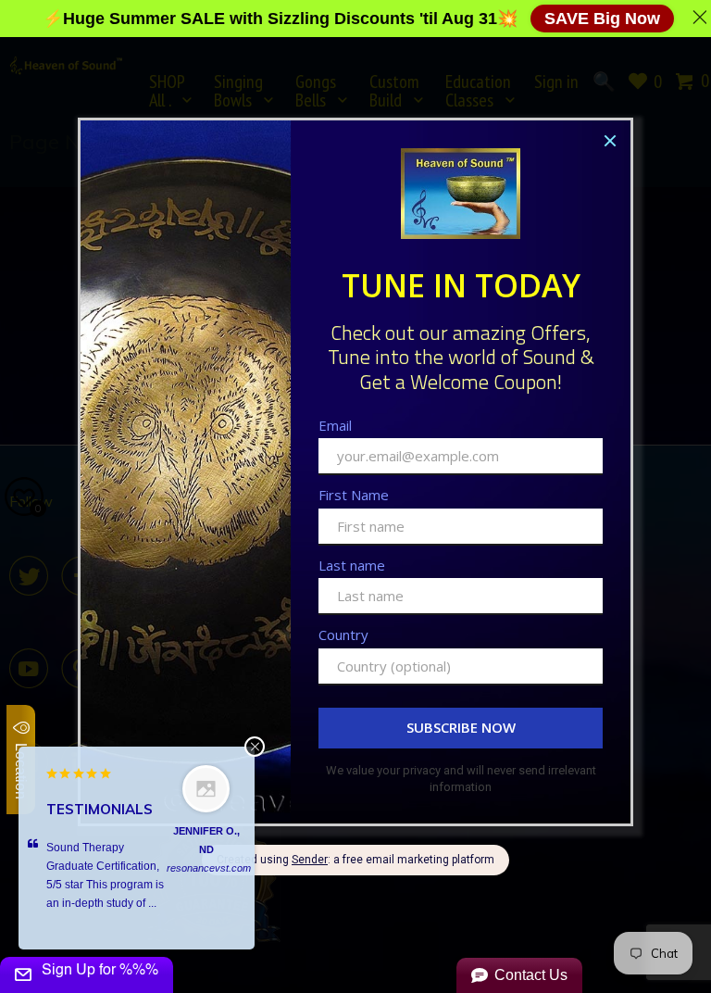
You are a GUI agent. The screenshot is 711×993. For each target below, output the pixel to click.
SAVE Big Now (602, 18)
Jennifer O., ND (206, 840)
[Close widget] (254, 746)
